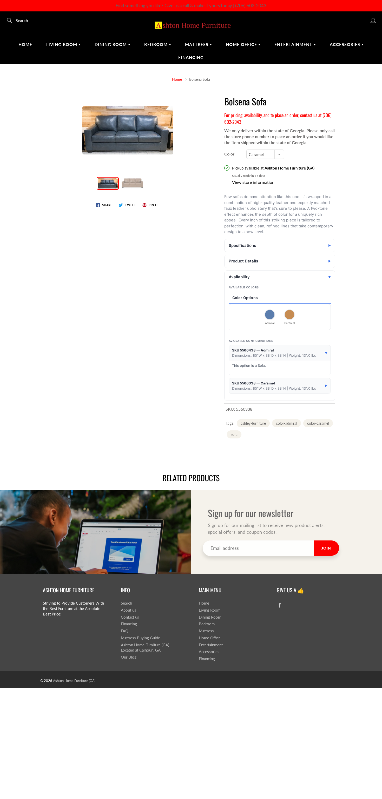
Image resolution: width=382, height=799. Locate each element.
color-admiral (286, 423)
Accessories (345, 44)
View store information (253, 182)
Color (229, 153)
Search (126, 603)
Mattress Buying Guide (140, 638)
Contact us (130, 617)
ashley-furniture (253, 423)
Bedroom (156, 44)
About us (128, 610)
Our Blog (128, 657)
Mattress (197, 44)
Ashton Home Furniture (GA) (74, 681)
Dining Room (111, 44)
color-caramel (318, 423)
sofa (234, 434)
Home (25, 44)
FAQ (124, 631)
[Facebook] (279, 605)
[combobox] (265, 154)
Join (326, 548)
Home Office (242, 44)
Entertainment (294, 44)
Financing (191, 57)
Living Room (62, 44)
